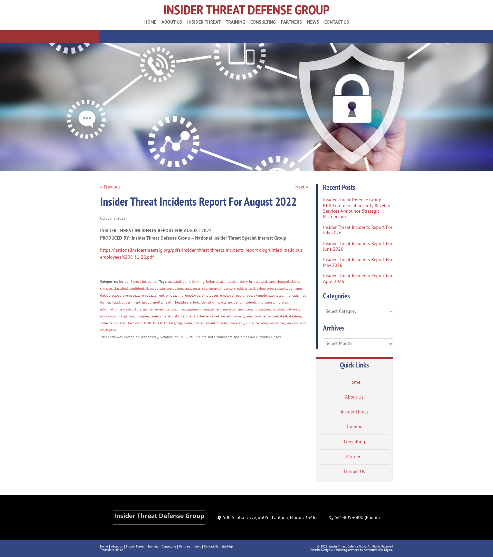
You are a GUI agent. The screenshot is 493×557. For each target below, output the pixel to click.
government (130, 302)
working (292, 323)
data (103, 295)
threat (158, 323)
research (157, 316)
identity (207, 302)
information (109, 309)
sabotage (188, 316)
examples (275, 295)
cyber (261, 288)
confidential (138, 288)
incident (234, 302)
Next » (301, 187)
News (313, 22)
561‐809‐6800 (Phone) (357, 518)
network (292, 309)
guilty (157, 302)
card (263, 281)
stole (104, 323)
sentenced (270, 316)
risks (175, 316)
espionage (244, 295)
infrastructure (130, 309)
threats (169, 323)
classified (120, 288)
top (179, 323)
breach (229, 281)
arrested (174, 281)
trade (188, 323)
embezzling (175, 295)
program (142, 316)
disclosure (117, 295)
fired (303, 295)
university (236, 323)
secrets (226, 316)
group (146, 302)
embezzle (133, 295)
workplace (108, 330)
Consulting (263, 22)
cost (188, 288)
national (278, 309)
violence (252, 323)
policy (117, 316)
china (295, 281)
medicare (245, 309)
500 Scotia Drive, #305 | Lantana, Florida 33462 (270, 518)
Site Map (227, 547)
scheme (202, 316)
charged (283, 281)
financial (291, 295)
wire (263, 323)
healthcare (183, 302)
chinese (106, 288)
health (169, 302)
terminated (118, 323)
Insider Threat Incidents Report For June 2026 (357, 246)
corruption (174, 288)
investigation (165, 309)
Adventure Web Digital (378, 550)
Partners (291, 22)
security (239, 316)
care (272, 281)
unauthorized (216, 323)
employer (227, 295)
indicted (282, 302)
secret (214, 316)
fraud (116, 302)
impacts (220, 302)
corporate (157, 288)
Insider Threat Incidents (137, 281)
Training (235, 22)
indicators (266, 302)
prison (129, 316)
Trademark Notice (111, 550)
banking (198, 281)
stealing (295, 316)
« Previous (110, 187)
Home (150, 22)
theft (147, 323)
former (105, 302)
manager (229, 309)
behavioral (214, 281)
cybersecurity (277, 288)
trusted (199, 323)
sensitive (254, 316)
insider (148, 309)
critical (250, 288)
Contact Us (336, 22)
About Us (172, 22)
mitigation (262, 309)
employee (192, 295)
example (260, 295)
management (211, 309)
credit (238, 288)
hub (196, 302)
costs (197, 288)
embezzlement (153, 295)
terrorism (135, 323)
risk (168, 316)
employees (210, 295)
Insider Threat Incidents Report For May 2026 (357, 263)
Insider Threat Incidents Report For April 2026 (357, 279)
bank (186, 281)
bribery (242, 281)
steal (283, 316)
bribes (254, 281)
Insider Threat (204, 22)
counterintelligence (217, 288)
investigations (188, 309)
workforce (276, 323)
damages (295, 288)
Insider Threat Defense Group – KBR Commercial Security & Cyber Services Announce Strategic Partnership (356, 208)
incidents (249, 302)
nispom (106, 316)
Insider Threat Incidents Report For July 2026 (357, 230)
